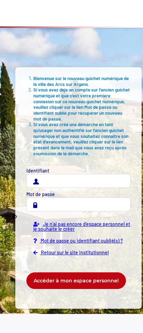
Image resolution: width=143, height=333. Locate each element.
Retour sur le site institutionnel (74, 252)
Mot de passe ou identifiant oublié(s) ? (81, 240)
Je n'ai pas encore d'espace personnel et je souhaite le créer (81, 226)
